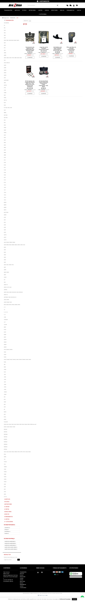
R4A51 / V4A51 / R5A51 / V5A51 (9, 426)
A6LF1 (5, 267)
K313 (4, 404)
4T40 (5, 87)
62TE (5, 110)
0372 (5, 30)
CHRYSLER (6, 319)
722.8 (5, 192)
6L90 (5, 145)
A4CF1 (5, 237)
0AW (5, 37)
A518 (5, 249)
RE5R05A (5, 446)
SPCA (5, 454)
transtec (7, 533)
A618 (5, 262)
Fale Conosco (6, 572)
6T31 (5, 160)
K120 (5, 399)
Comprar (29, 57)
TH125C (5, 471)
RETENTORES (22, 576)
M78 (4, 414)
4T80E (5, 92)
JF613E (5, 394)
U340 (5, 486)
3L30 (5, 42)
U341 (5, 489)
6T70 (5, 179)
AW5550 (5, 289)
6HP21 (5, 130)
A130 (5, 219)
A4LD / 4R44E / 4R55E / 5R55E (9, 242)
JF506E (5, 391)
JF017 (5, 381)
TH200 (5, 476)
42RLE (5, 52)
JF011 (5, 374)
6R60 (5, 147)
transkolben (7, 531)
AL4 (4, 279)
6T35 (5, 162)
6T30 (5, 157)
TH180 (5, 474)
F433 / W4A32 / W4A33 (8, 349)
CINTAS (21, 579)
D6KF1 (5, 327)
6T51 (5, 177)
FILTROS (21, 575)
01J (4, 25)
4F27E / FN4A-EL (7, 62)
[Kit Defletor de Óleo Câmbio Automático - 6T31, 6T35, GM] (57, 43)
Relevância (26, 20)
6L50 (5, 140)
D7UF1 (5, 332)
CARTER (21, 578)
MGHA (5, 419)
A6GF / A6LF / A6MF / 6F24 (9, 264)
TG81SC (5, 466)
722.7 (5, 189)
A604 (5, 257)
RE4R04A (5, 444)
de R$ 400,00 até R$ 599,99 (10, 543)
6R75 (5, 150)
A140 (5, 222)
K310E (5, 401)
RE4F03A (5, 431)
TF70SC (5, 461)
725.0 (5, 199)
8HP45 (5, 202)
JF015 (5, 376)
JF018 (5, 384)
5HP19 (5, 97)
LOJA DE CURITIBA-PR (8, 579)
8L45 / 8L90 (6, 212)
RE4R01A (5, 439)
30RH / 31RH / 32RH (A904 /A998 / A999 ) (11, 40)
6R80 (5, 152)
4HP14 (5, 65)
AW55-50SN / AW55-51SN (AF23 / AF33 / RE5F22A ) (12, 292)
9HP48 (5, 214)
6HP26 (5, 132)
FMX (4, 364)
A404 (5, 232)
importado (7, 527)
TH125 (5, 469)
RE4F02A (5, 429)
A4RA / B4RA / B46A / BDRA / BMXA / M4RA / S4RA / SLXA (12, 244)
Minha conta (6, 573)
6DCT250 (5, 115)
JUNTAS (21, 586)
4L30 (5, 77)
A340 (5, 229)
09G (5, 32)
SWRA (5, 456)
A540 (5, 254)
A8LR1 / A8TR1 (6, 272)
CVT (4, 322)
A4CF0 (5, 234)
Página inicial (6, 17)
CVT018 (5, 324)
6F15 (5, 120)
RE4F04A (5, 436)
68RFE (5, 112)
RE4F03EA (5, 434)
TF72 (5, 464)
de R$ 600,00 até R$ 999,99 (10, 545)
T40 (4, 459)
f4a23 (5, 354)
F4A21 (5, 352)
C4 (4, 309)
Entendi (74, 599)
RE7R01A (5, 449)
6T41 (5, 167)
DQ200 (5, 339)
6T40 (5, 165)
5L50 (5, 105)
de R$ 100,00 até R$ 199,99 (10, 541)
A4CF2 (5, 239)
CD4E (5, 317)
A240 (5, 224)
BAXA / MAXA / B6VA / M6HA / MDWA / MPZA (12, 304)
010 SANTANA (6, 22)
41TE (4, 47)
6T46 (5, 172)
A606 (5, 259)
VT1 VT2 (5, 496)
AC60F (5, 277)
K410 (5, 406)
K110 (4, 396)
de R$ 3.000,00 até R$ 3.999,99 (11, 549)
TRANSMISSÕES (12, 17)
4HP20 (5, 70)
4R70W (5, 85)
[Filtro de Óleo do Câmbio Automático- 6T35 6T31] (71, 42)
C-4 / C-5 (6, 312)
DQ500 (5, 347)
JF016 (5, 379)
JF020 (5, 386)
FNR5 (5, 367)
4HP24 (5, 75)
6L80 (5, 142)
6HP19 (5, 127)
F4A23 (5, 357)
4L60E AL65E (6, 80)
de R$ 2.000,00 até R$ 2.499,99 (11, 547)
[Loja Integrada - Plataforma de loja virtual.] (42, 595)
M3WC (5, 411)
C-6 (4, 314)
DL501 (5, 337)
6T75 (5, 182)
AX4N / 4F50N (6, 299)
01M (4, 27)
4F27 (5, 60)
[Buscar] (57, 5)
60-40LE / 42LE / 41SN (8, 107)
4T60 (5, 90)
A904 (5, 274)
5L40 (5, 102)
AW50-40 (6, 284)
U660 (5, 494)
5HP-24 (5, 100)
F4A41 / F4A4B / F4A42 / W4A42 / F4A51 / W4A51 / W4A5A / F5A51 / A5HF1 (12, 359)
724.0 (5, 197)
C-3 (4, 307)
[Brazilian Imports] (15, 5)
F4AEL (5, 362)
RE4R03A (5, 441)
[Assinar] (18, 560)
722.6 (5, 187)
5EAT (5, 95)
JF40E (5, 389)
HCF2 (5, 372)
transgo (7, 529)
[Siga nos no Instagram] (41, 572)
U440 (5, 491)
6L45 (5, 135)
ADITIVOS (22, 573)
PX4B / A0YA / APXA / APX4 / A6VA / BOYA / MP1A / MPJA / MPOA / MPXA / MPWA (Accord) (12, 424)
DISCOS (21, 583)
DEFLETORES (22, 581)
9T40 (5, 217)
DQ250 (5, 344)
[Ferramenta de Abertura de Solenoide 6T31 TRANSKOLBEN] (29, 43)
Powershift (6, 421)
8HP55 (5, 204)
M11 (4, 409)
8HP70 (5, 209)
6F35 (5, 125)
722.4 (5, 184)
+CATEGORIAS (23, 587)
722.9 (5, 194)
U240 (5, 484)
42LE (5, 50)
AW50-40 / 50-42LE (7, 287)
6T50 (5, 174)
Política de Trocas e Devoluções (10, 577)
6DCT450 (5, 117)
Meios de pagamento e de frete (10, 575)
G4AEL (5, 369)
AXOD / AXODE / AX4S (8, 302)
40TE (5, 45)
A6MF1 (5, 269)
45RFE (5, 55)
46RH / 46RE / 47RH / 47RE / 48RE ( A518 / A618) (12, 57)
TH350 (5, 479)
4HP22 (5, 72)
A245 (5, 227)
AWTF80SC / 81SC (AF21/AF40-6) (10, 297)
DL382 (5, 334)
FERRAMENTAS (23, 584)
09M (5, 35)
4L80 (5, 82)
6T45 (5, 170)
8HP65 (5, 207)
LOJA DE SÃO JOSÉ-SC (8, 581)
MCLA (5, 416)
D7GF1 (5, 329)
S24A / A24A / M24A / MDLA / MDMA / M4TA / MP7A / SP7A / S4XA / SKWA (12, 451)
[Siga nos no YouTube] (37, 572)
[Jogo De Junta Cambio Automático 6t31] (43, 43)
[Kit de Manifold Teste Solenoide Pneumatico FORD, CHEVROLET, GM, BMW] (43, 78)
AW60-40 (6, 294)
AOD (4, 282)
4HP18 (5, 67)
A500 (5, 247)
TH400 (5, 481)
